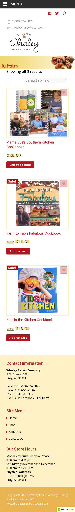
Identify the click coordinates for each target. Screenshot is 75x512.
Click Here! (42, 398)
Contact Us (16, 438)
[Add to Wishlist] (63, 92)
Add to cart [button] (18, 251)
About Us (15, 432)
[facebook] (50, 15)
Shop (12, 425)
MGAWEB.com (41, 503)
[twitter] (57, 15)
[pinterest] (64, 15)
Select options (20, 165)
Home (13, 418)
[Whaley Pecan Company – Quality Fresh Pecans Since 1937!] (22, 42)
